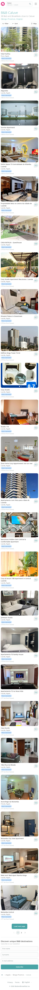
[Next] (35, 39)
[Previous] (4, 39)
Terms (17, 982)
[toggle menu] (36, 4)
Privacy (10, 982)
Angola (19, 19)
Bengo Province (8, 19)
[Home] (2, 975)
